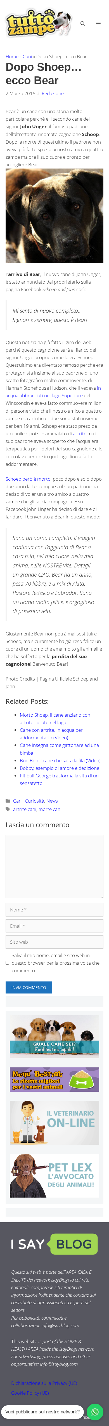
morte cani (50, 809)
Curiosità (34, 801)
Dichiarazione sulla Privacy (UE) (44, 1383)
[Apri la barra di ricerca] (83, 24)
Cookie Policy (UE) (30, 1393)
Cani (27, 56)
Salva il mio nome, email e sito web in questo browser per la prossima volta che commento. (55, 963)
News (52, 801)
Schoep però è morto (29, 479)
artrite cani (24, 809)
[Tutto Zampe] (38, 23)
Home (12, 56)
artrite (79, 433)
